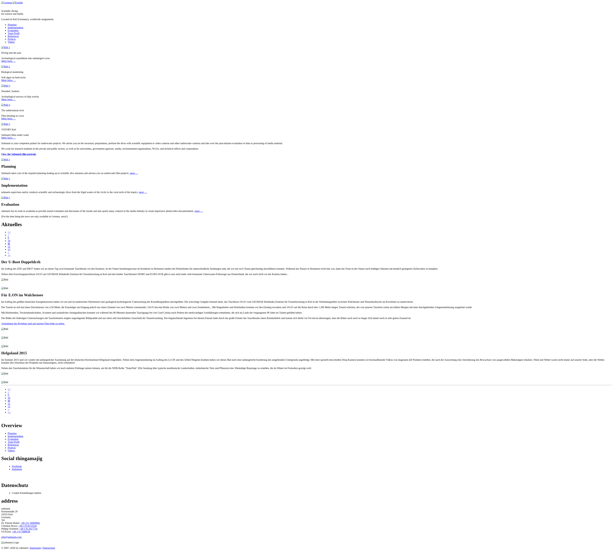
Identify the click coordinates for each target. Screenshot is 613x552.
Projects (12, 39)
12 (9, 246)
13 (9, 249)
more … (134, 173)
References (13, 36)
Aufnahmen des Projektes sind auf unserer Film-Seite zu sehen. (33, 323)
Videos (11, 42)
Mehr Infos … (8, 61)
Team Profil (13, 33)
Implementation (15, 27)
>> (9, 255)
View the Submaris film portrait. (18, 154)
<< (9, 232)
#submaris (17, 469)
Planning (12, 24)
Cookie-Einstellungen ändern (26, 493)
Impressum (35, 548)
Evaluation (13, 30)
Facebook (17, 466)
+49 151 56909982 (30, 523)
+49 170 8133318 (28, 526)
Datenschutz (49, 548)
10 (9, 240)
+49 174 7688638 (21, 531)
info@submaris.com (11, 537)
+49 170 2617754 (28, 528)
